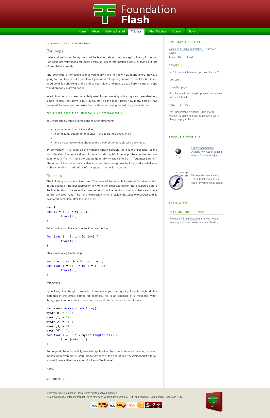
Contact (177, 31)
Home (82, 31)
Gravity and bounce (202, 148)
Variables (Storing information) (186, 49)
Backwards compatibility (205, 175)
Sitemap (112, 393)
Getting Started (115, 31)
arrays (130, 96)
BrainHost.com (191, 218)
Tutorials (136, 31)
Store (191, 31)
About (96, 31)
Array (172, 57)
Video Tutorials (157, 31)
